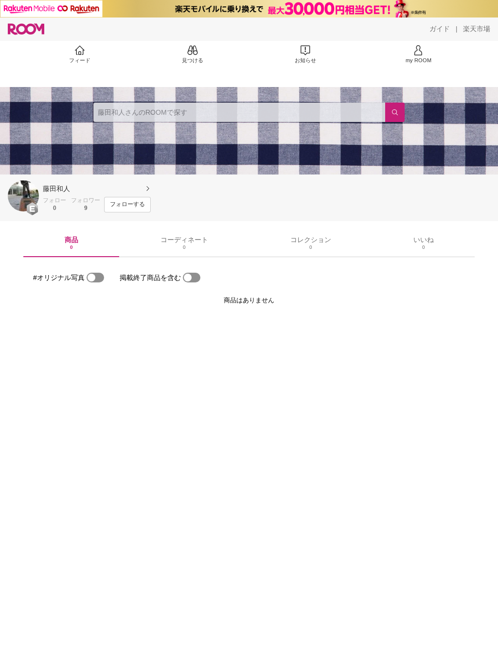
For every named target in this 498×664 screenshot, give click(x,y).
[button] (23, 195)
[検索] (395, 112)
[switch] (95, 277)
